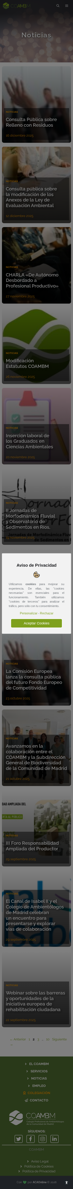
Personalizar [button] (28, 613)
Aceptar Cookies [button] (36, 623)
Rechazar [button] (46, 613)
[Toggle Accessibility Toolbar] (66, 1182)
